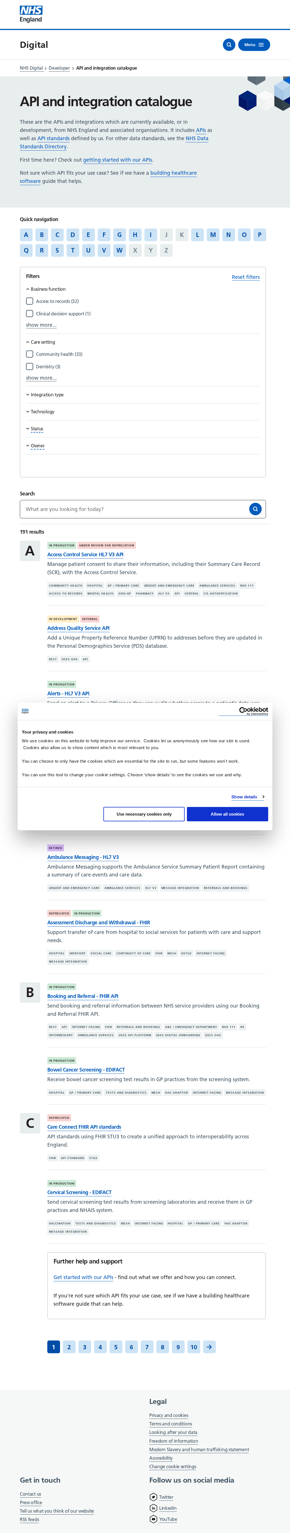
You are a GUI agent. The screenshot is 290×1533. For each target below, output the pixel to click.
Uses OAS (70, 659)
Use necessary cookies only (144, 814)
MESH (171, 953)
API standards (53, 138)
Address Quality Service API (78, 628)
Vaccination (60, 1223)
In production (61, 545)
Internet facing (211, 953)
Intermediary (61, 1035)
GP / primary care (123, 585)
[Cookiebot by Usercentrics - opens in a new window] (243, 711)
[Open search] (229, 45)
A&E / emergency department (191, 1027)
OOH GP (124, 593)
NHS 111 (247, 585)
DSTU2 (186, 953)
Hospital (95, 585)
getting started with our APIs (117, 160)
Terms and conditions (170, 1424)
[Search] (255, 509)
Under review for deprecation (106, 545)
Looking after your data (173, 1432)
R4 (242, 1027)
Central (192, 593)
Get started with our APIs (83, 1277)
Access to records (66, 593)
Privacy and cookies (168, 1415)
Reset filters (246, 277)
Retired (55, 848)
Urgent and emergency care (169, 585)
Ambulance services (217, 585)
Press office (31, 1503)
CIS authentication (221, 593)
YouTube (168, 1519)
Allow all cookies (227, 814)
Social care (101, 953)
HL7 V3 (164, 593)
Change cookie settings (172, 1467)
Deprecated (59, 913)
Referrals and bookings (226, 888)
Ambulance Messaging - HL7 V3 (83, 857)
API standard (72, 1158)
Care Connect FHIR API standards (84, 1127)
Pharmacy (145, 593)
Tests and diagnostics (126, 1092)
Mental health (101, 593)
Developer (59, 68)
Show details (244, 796)
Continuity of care (133, 953)
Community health (65, 585)
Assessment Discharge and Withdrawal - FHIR (98, 922)
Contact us (30, 1494)
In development (63, 619)
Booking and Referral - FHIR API (82, 996)
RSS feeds (29, 1519)
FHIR (159, 953)
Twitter (166, 1497)
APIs (201, 130)
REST (53, 659)
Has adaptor (176, 1092)
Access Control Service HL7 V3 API (85, 554)
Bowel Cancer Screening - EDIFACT (86, 1069)
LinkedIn (168, 1508)
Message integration (180, 888)
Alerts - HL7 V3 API (68, 693)
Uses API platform (135, 1035)
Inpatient (77, 953)
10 (193, 1347)
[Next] (209, 1346)
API (177, 593)
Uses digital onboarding (178, 1035)
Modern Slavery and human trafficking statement (199, 1450)
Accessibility (161, 1458)
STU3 (93, 1158)
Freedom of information (173, 1441)
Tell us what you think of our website (57, 1511)
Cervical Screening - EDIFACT (79, 1192)
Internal (90, 619)
